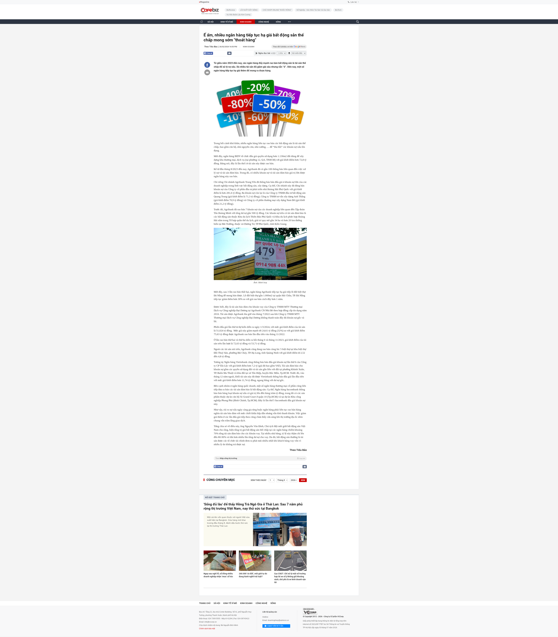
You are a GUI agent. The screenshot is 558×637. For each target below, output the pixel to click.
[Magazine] (204, 2)
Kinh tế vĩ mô (230, 603)
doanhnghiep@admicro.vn (278, 620)
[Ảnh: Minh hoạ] (260, 254)
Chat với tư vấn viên (275, 626)
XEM (303, 480)
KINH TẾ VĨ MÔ (227, 22)
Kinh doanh (248, 47)
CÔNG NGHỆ (263, 22)
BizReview (231, 10)
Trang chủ (204, 603)
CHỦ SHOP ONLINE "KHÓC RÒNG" (277, 10)
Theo (260, 458)
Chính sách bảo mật (207, 629)
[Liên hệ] (229, 53)
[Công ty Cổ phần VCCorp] (310, 611)
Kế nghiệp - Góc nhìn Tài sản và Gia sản (313, 10)
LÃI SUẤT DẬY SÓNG (248, 10)
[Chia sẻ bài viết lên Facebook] (207, 65)
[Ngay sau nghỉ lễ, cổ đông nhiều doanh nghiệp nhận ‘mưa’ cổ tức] (220, 561)
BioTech (338, 10)
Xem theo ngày (259, 480)
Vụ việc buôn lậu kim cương (238, 15)
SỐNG (278, 22)
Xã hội (217, 603)
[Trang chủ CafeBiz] (201, 21)
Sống (273, 603)
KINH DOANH (245, 22)
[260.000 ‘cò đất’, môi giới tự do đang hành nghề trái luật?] (255, 561)
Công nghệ (261, 603)
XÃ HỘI (211, 22)
